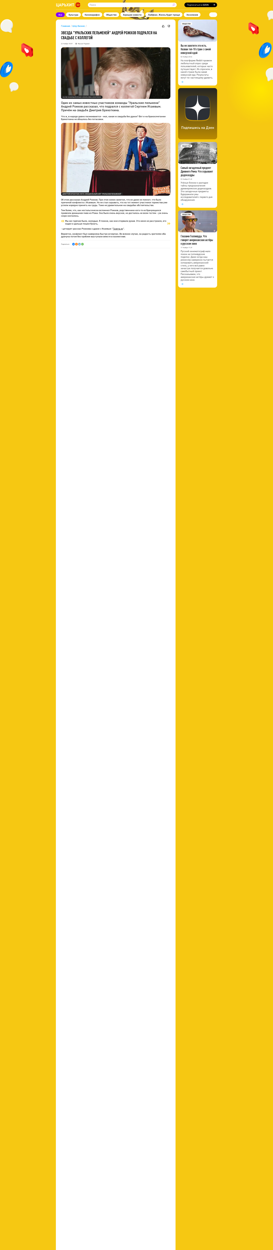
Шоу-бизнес (78, 26)
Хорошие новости (132, 14)
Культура (73, 14)
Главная (65, 26)
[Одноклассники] (76, 244)
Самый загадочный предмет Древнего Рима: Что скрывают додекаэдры (197, 171)
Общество (111, 14)
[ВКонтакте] (73, 244)
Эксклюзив (192, 14)
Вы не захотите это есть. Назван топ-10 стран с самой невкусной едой (196, 49)
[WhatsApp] (82, 244)
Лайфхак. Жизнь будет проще (164, 14)
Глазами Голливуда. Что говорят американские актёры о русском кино (197, 239)
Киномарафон (92, 14)
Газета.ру (118, 228)
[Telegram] (79, 244)
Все (60, 14)
